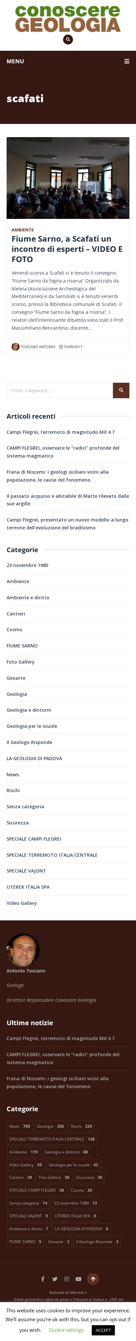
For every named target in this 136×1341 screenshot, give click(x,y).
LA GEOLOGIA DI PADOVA (34, 758)
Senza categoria (25, 806)
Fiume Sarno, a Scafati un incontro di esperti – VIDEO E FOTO (67, 248)
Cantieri (16, 614)
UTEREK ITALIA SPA (28, 887)
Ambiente (23, 230)
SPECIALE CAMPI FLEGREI (34, 839)
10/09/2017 (72, 346)
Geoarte (16, 678)
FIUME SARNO (22, 645)
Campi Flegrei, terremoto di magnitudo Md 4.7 (61, 432)
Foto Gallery (21, 662)
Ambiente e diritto (28, 597)
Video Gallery (22, 903)
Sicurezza (18, 823)
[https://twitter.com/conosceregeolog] (55, 1279)
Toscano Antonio (38, 346)
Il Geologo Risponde (29, 742)
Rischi (13, 790)
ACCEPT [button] (103, 1330)
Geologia (17, 694)
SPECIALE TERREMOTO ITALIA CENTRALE (52, 855)
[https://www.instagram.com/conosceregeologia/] (67, 1279)
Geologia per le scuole (32, 726)
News (13, 774)
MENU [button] (15, 61)
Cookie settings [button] (66, 1329)
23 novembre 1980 (27, 565)
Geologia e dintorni (29, 710)
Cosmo (14, 629)
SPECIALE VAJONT (26, 871)
